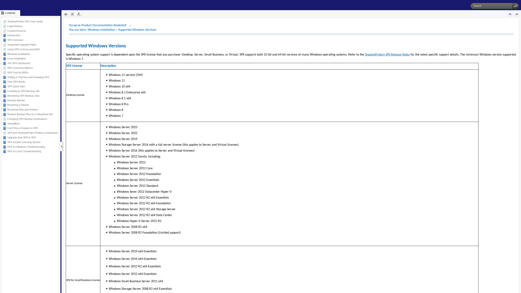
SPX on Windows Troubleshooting (26, 146)
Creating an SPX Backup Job (23, 91)
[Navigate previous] (510, 14)
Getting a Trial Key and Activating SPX (28, 77)
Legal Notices (15, 26)
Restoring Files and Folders (22, 109)
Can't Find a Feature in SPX (22, 128)
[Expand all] (72, 14)
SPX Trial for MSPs (17, 72)
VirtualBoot (13, 123)
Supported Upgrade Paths (21, 44)
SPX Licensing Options (20, 68)
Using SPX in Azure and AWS (23, 49)
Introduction (13, 35)
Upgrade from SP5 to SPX (21, 137)
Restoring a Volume (18, 105)
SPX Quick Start (16, 86)
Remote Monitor (16, 100)
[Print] (65, 14)
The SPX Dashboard (18, 63)
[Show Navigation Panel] (61, 146)
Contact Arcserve (16, 31)
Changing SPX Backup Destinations (27, 119)
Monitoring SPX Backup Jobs (23, 95)
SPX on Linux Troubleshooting (24, 151)
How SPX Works (16, 81)
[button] (515, 6)
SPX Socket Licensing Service (24, 142)
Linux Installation (16, 58)
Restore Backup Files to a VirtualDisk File (30, 114)
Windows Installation (18, 54)
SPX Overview (15, 40)
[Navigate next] (516, 14)
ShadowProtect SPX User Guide (25, 21)
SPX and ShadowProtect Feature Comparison (32, 132)
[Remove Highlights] (78, 14)
